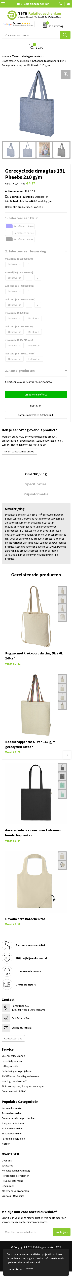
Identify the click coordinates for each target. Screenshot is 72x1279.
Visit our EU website (13, 1196)
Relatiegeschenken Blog (16, 1170)
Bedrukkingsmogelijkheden (17, 1071)
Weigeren (29, 1268)
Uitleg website (10, 1066)
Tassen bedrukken (12, 1113)
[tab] (36, 474)
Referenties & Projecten (15, 1175)
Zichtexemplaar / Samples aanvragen (23, 1086)
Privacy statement (12, 1180)
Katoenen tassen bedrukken (48, 60)
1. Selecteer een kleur (21, 218)
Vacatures (7, 1165)
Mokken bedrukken (12, 1128)
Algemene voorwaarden (15, 1191)
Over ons (7, 1160)
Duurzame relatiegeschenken (18, 1118)
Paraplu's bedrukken (13, 1138)
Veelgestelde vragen (13, 1055)
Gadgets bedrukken (13, 1123)
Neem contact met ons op (19, 451)
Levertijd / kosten (12, 1061)
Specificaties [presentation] (35, 484)
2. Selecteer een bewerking (25, 251)
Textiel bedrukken (12, 1133)
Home (5, 56)
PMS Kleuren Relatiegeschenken (20, 1076)
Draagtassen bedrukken (15, 60)
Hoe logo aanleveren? (14, 1081)
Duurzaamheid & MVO (14, 1091)
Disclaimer (8, 1186)
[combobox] (31, 35)
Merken (6, 1143)
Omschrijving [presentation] (36, 474)
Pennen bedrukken (12, 1108)
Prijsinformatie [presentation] (35, 494)
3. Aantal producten (20, 370)
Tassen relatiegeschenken (27, 56)
